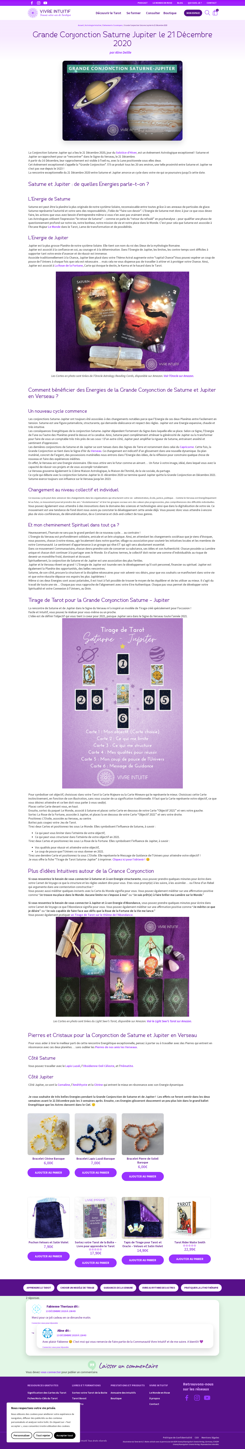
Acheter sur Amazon (190, 1258)
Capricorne (187, 447)
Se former (133, 13)
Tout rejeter (43, 1435)
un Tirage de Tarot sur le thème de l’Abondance (102, 915)
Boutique (169, 13)
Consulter (153, 13)
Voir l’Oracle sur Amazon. (179, 376)
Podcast (143, 2)
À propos (154, 1398)
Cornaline (64, 1085)
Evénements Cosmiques (113, 25)
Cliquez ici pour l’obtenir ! (128, 859)
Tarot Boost (79, 1398)
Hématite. (127, 1066)
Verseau (96, 451)
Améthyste (80, 1085)
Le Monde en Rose (162, 2)
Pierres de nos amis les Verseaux (116, 1047)
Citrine (98, 1085)
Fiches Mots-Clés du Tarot (43, 1398)
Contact (212, 2)
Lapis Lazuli (72, 1066)
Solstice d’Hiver (126, 152)
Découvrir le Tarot (108, 13)
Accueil (81, 25)
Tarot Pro (78, 1404)
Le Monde (54, 227)
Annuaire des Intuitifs (123, 1392)
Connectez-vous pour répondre (45, 1323)
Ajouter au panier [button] (49, 1172)
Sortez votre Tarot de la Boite (89, 1392)
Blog (180, 2)
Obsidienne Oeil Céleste (98, 1066)
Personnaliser (22, 1435)
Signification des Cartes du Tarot (47, 1392)
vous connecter (50, 1372)
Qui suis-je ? (195, 2)
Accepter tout (64, 1435)
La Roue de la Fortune (69, 265)
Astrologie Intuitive (93, 25)
